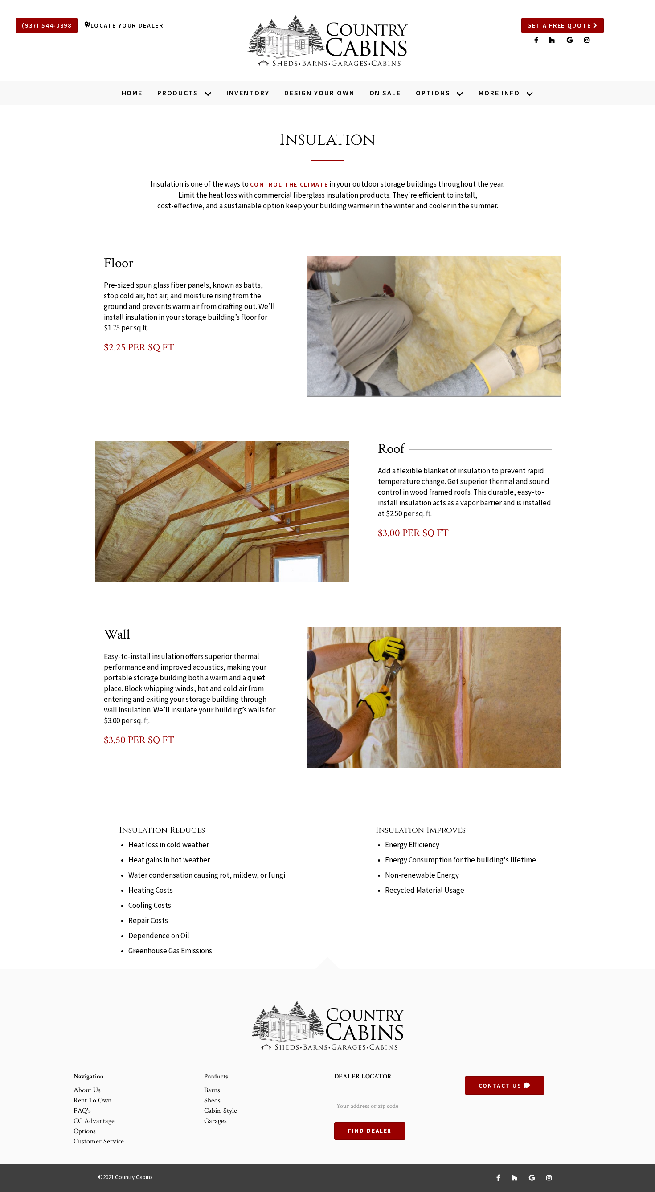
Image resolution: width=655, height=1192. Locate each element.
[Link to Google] (571, 40)
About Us (87, 1090)
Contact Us (501, 1086)
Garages (215, 1121)
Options (85, 1131)
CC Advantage (94, 1121)
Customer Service (99, 1141)
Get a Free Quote (560, 25)
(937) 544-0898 (47, 25)
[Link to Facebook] (537, 40)
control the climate (289, 184)
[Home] (327, 40)
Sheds (212, 1100)
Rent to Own (92, 1100)
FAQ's (82, 1110)
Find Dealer (370, 1131)
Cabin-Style (220, 1110)
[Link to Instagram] (587, 40)
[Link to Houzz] (553, 40)
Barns (212, 1090)
